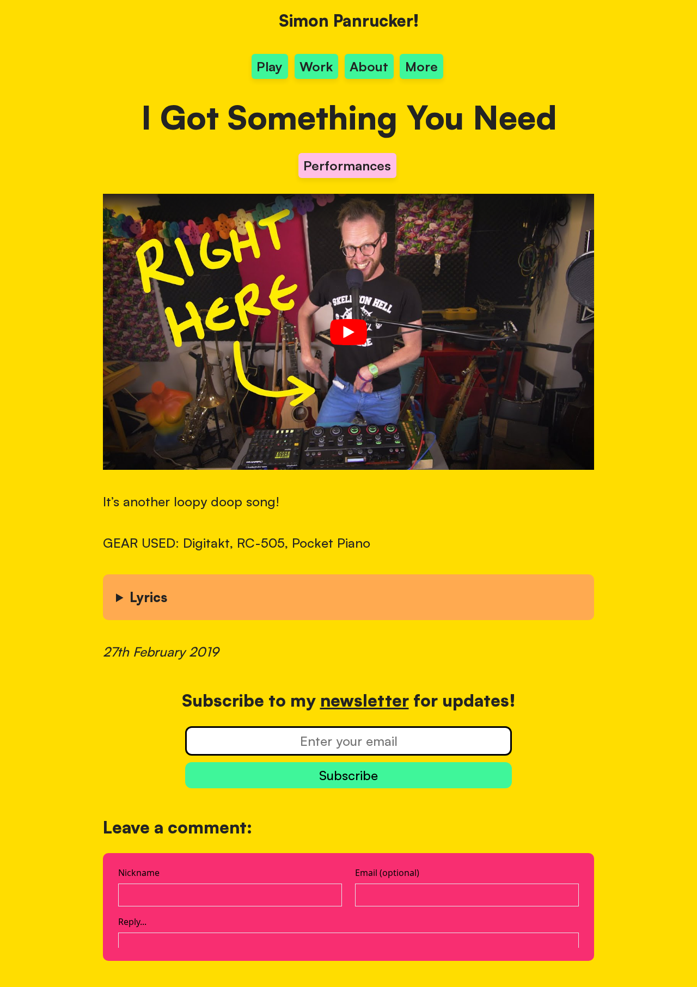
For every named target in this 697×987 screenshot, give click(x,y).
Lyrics (148, 597)
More (421, 66)
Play (269, 66)
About (369, 66)
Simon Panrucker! (349, 20)
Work (316, 66)
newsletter (364, 699)
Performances (347, 165)
